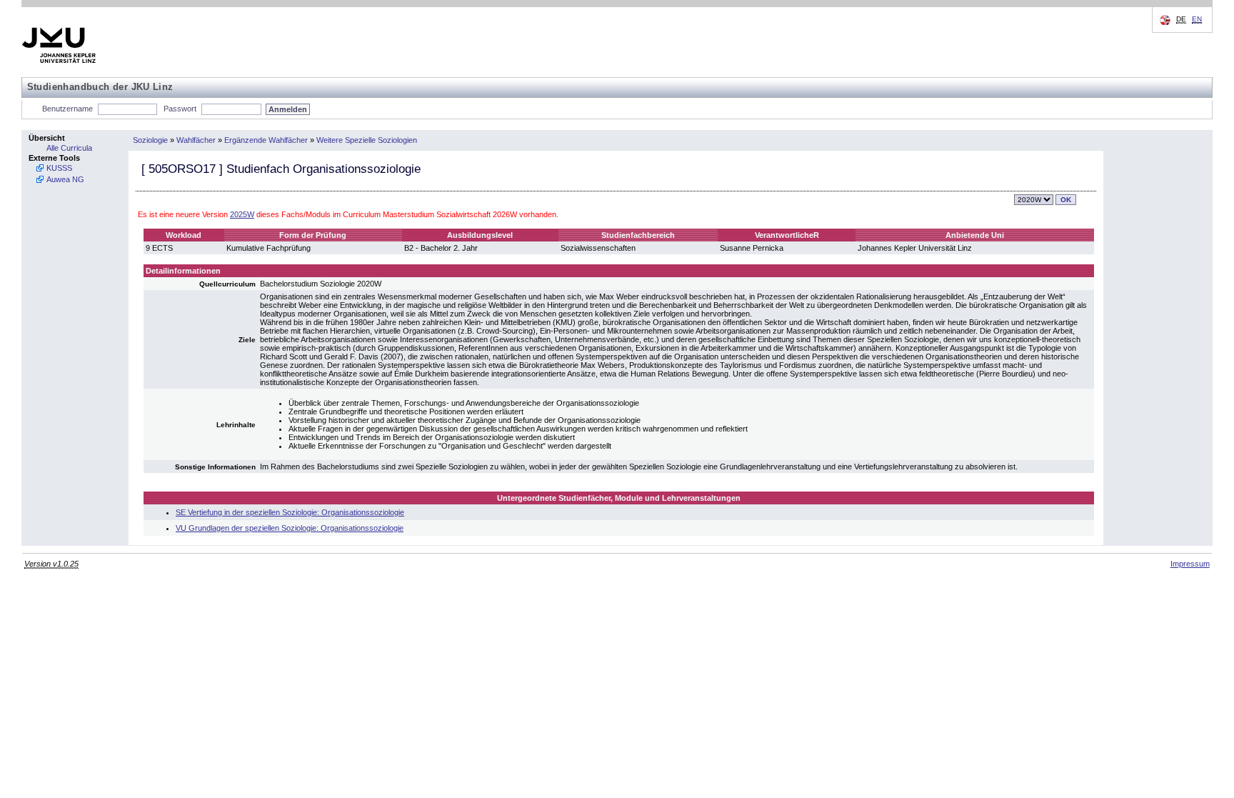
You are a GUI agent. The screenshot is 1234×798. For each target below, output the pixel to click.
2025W (242, 214)
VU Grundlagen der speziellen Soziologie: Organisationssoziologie (289, 528)
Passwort (180, 108)
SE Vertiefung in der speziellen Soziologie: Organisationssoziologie (290, 512)
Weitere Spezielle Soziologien (366, 140)
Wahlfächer (196, 140)
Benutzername (67, 108)
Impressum (1190, 563)
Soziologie (150, 140)
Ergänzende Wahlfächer (266, 140)
